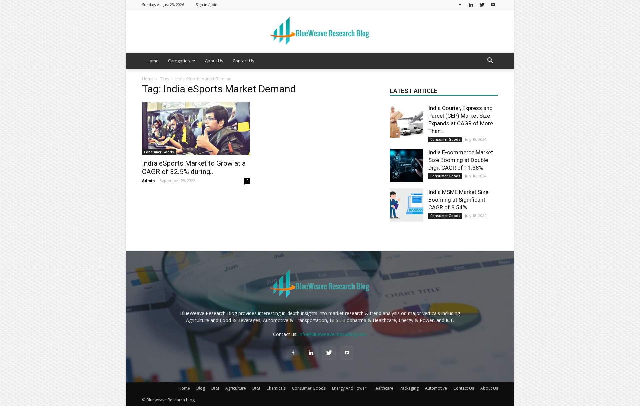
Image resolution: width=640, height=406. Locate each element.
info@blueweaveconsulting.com (333, 334)
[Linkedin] (471, 4)
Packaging (409, 388)
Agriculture (235, 388)
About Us (214, 61)
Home (153, 61)
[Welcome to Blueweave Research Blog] (320, 31)
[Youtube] (493, 4)
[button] (490, 61)
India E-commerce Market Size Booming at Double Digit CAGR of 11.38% (460, 160)
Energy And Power (349, 388)
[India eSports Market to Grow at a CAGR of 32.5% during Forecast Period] (196, 128)
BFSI (215, 388)
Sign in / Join (206, 4)
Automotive (436, 388)
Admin (148, 180)
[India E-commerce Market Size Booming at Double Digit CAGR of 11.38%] (406, 165)
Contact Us (243, 61)
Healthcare (383, 388)
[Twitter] (482, 4)
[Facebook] (460, 4)
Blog (200, 388)
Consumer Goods (159, 152)
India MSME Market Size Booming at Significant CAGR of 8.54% (458, 200)
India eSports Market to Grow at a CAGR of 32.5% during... (194, 167)
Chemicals (276, 388)
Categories (179, 61)
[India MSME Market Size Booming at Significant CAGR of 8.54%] (406, 205)
